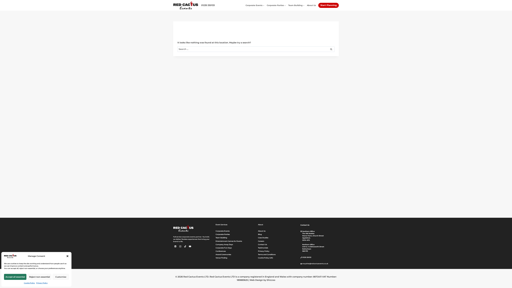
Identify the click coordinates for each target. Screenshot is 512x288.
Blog (260, 234)
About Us (311, 5)
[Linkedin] (175, 246)
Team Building (221, 238)
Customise (60, 277)
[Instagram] (180, 246)
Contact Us (262, 244)
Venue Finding (221, 258)
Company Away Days (224, 244)
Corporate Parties (223, 234)
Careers (261, 241)
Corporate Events (223, 231)
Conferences (221, 251)
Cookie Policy (29, 283)
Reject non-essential (39, 277)
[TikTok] (185, 246)
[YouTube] (190, 246)
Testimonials (263, 248)
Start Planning (328, 5)
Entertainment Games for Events (229, 241)
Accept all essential (15, 277)
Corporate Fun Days (224, 248)
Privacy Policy (42, 283)
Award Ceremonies (223, 254)
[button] (67, 256)
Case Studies (263, 238)
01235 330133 (208, 5)
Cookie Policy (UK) (265, 258)
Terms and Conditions (267, 254)
